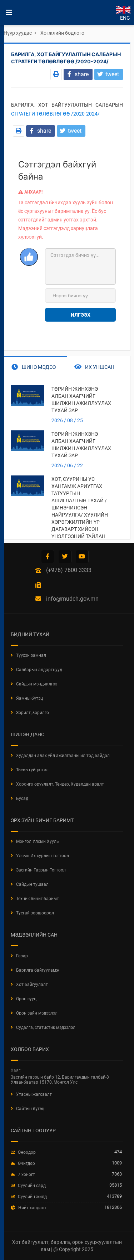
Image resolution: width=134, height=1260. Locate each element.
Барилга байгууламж (37, 970)
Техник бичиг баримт (37, 898)
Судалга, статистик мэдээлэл (45, 1027)
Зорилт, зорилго (32, 712)
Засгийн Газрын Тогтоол (41, 870)
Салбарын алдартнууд (39, 669)
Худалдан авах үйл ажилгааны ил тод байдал (63, 755)
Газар (22, 955)
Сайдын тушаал (32, 884)
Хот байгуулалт (32, 984)
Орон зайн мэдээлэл (37, 1013)
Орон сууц (26, 998)
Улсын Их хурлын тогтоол (42, 855)
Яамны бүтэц (29, 698)
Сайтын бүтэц (30, 1108)
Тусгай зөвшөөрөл (35, 912)
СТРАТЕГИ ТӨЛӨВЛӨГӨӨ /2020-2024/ (55, 114)
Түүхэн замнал (31, 655)
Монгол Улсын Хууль (37, 841)
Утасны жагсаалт (34, 1094)
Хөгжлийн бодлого (62, 33)
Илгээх (80, 315)
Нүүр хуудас (18, 33)
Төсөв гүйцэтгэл (32, 769)
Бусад (22, 798)
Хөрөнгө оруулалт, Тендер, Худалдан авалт (60, 784)
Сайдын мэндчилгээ (36, 684)
